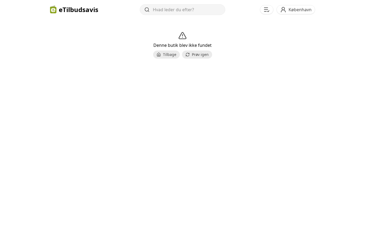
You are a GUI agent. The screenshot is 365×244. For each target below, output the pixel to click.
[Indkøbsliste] (266, 9)
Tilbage (169, 54)
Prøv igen (200, 54)
